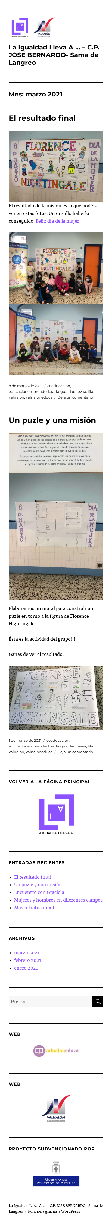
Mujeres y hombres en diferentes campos (58, 900)
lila (90, 391)
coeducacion (58, 386)
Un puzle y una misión (52, 420)
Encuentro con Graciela (39, 892)
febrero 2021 (27, 960)
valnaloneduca (39, 397)
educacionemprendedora (31, 391)
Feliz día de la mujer (57, 221)
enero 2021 (26, 968)
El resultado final (42, 118)
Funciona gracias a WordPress (54, 1211)
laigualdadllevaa (71, 391)
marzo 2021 (26, 952)
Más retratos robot (34, 907)
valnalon (16, 397)
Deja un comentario (75, 397)
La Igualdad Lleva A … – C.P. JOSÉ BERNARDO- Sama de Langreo (54, 54)
